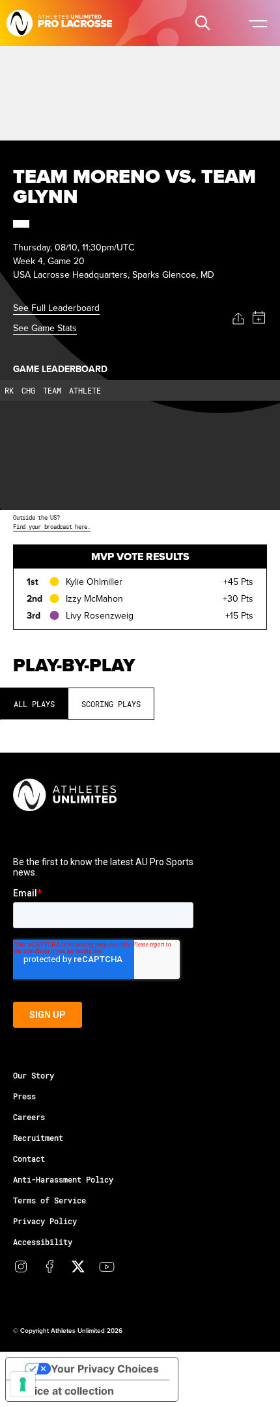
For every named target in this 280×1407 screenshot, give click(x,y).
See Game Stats (45, 327)
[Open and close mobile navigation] (257, 23)
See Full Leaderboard (56, 307)
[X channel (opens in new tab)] (78, 1266)
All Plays (34, 704)
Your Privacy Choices (105, 1368)
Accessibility (42, 1242)
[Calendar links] (259, 318)
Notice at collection (65, 1390)
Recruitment (38, 1137)
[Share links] (238, 318)
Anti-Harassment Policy (63, 1179)
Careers (29, 1117)
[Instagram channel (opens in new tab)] (21, 1266)
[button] (202, 23)
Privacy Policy (45, 1221)
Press (24, 1096)
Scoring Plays (111, 704)
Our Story (33, 1075)
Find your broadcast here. (52, 526)
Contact (29, 1158)
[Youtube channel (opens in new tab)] (106, 1266)
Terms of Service (49, 1200)
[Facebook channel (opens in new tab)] (49, 1266)
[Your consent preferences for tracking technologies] (22, 1384)
